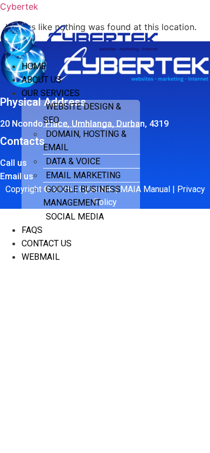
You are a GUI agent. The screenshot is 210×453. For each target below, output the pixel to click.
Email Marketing (83, 175)
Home (34, 66)
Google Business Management (82, 196)
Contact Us (47, 243)
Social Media (75, 216)
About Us (41, 80)
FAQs (32, 230)
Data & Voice (73, 161)
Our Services (51, 93)
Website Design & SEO (82, 113)
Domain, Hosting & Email (85, 140)
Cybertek (19, 6)
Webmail (41, 257)
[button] (92, 93)
